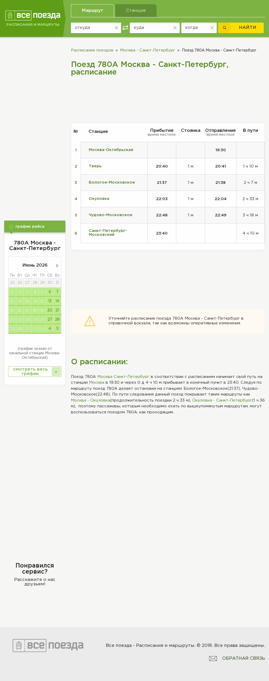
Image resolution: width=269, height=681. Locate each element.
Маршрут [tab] (92, 11)
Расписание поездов (92, 50)
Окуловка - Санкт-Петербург (222, 400)
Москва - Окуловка (90, 400)
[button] (34, 226)
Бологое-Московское (112, 182)
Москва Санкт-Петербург (123, 376)
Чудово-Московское (110, 215)
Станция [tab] (136, 11)
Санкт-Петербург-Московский (108, 232)
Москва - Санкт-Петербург (147, 50)
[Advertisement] (35, 124)
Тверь (95, 166)
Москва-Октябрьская (111, 150)
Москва (96, 382)
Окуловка (99, 198)
